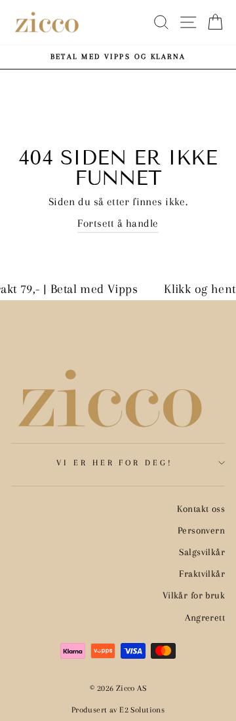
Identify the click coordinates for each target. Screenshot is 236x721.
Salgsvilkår (202, 552)
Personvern (201, 530)
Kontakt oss (201, 508)
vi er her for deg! (115, 462)
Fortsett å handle (117, 223)
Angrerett (205, 617)
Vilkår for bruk (194, 595)
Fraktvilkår (202, 573)
